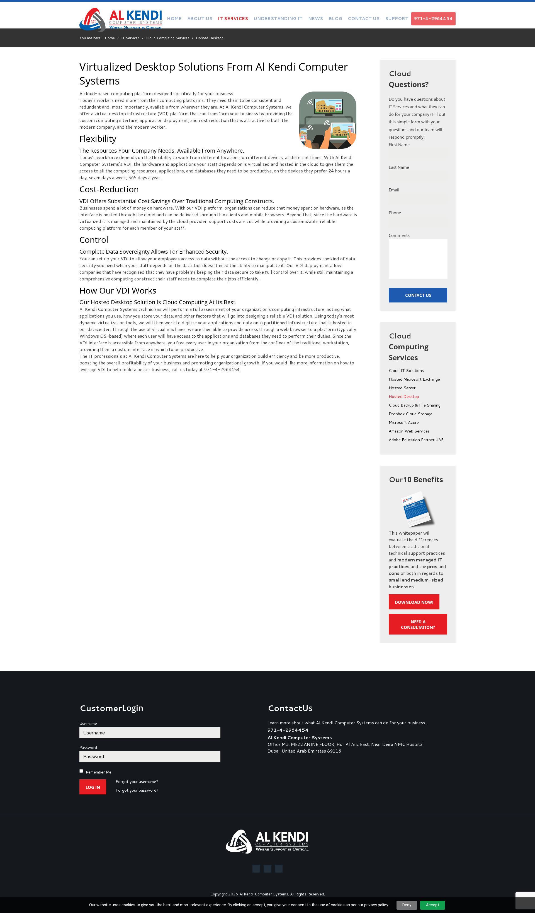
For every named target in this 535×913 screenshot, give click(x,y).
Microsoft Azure (404, 422)
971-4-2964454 (433, 18)
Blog (335, 18)
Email (394, 190)
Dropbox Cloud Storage (410, 414)
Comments (399, 235)
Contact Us (364, 18)
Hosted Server (402, 388)
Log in (93, 787)
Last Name (399, 167)
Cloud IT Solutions (406, 370)
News (315, 18)
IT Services (233, 18)
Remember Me (98, 772)
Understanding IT (278, 18)
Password (88, 747)
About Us (199, 18)
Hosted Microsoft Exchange (414, 379)
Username (88, 723)
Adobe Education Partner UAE (416, 440)
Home (174, 18)
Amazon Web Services (409, 431)
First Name (399, 144)
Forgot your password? (137, 790)
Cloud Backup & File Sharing (415, 405)
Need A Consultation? (418, 624)
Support (396, 18)
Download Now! (414, 602)
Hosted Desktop (404, 396)
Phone (395, 212)
